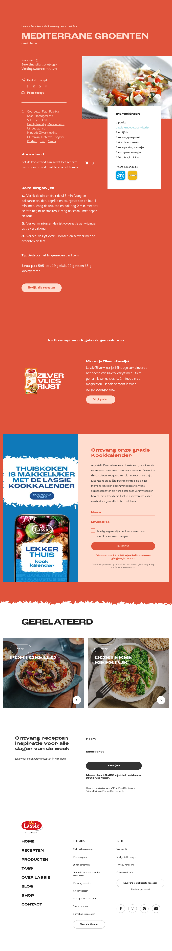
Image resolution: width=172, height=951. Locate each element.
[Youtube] (156, 908)
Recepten (36, 26)
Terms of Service (122, 567)
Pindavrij (32, 141)
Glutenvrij (33, 137)
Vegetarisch (39, 128)
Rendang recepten (82, 883)
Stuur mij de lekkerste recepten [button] (140, 883)
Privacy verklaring (125, 864)
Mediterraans (56, 124)
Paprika (54, 111)
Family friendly (36, 124)
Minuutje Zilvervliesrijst (42, 133)
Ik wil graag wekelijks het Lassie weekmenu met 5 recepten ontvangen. (121, 533)
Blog (27, 886)
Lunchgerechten (81, 864)
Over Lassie (36, 877)
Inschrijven (123, 546)
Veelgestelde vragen (126, 857)
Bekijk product (101, 399)
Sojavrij (59, 137)
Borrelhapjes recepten (84, 914)
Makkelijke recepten (83, 849)
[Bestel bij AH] (120, 175)
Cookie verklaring (125, 872)
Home (25, 26)
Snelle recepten (81, 906)
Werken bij (122, 849)
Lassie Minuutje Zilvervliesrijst (132, 127)
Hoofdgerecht (44, 116)
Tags (27, 868)
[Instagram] (132, 908)
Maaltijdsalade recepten (85, 898)
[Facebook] (121, 908)
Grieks (52, 141)
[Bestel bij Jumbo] (132, 175)
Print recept (35, 92)
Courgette (33, 111)
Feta (45, 111)
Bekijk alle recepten (41, 287)
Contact (32, 904)
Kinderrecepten (80, 890)
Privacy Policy (147, 564)
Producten (35, 859)
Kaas (30, 116)
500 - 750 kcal (37, 120)
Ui (28, 128)
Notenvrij (47, 137)
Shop (28, 895)
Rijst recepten (80, 857)
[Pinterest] (144, 908)
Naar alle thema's (89, 924)
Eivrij (43, 141)
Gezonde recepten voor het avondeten (87, 873)
